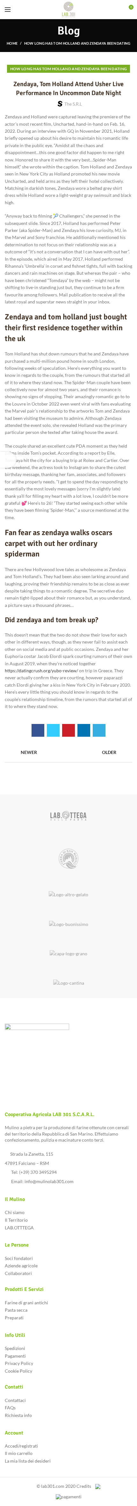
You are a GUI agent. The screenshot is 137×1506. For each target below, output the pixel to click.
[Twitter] (53, 730)
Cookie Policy (18, 1371)
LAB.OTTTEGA (19, 1227)
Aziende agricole (21, 1265)
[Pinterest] (68, 730)
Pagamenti (15, 1356)
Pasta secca (16, 1310)
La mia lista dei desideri (28, 1461)
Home (12, 43)
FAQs (10, 1407)
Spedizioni (15, 1348)
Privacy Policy (19, 1363)
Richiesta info (18, 1415)
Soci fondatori (19, 1258)
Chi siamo (15, 1212)
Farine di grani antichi (26, 1302)
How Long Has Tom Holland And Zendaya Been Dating (77, 43)
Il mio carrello (18, 1453)
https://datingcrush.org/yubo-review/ (41, 670)
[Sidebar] (8, 460)
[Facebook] (38, 730)
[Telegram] (99, 730)
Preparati (14, 1317)
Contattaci (15, 1400)
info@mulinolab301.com (49, 1181)
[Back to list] (68, 752)
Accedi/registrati (21, 1446)
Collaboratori (18, 1273)
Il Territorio (16, 1220)
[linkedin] (83, 730)
